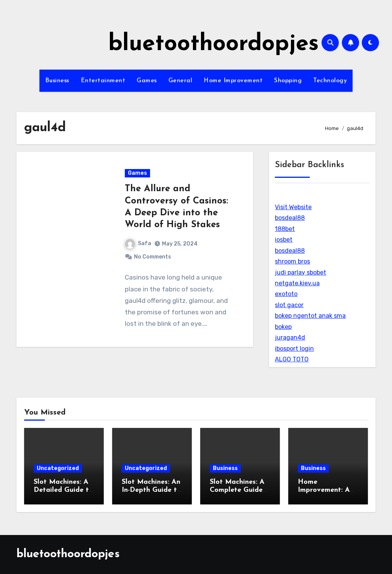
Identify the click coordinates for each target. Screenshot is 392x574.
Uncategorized (58, 468)
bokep (283, 326)
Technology (330, 81)
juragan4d (290, 337)
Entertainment (103, 81)
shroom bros (292, 261)
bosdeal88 (290, 217)
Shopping (288, 81)
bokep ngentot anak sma (310, 315)
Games (147, 81)
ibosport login (294, 348)
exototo (286, 294)
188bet (285, 229)
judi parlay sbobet (300, 272)
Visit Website (293, 207)
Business (57, 81)
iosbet (283, 239)
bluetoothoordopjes (213, 44)
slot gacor (289, 305)
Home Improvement (233, 81)
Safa (144, 243)
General (180, 81)
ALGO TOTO (292, 359)
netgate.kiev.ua (297, 283)
